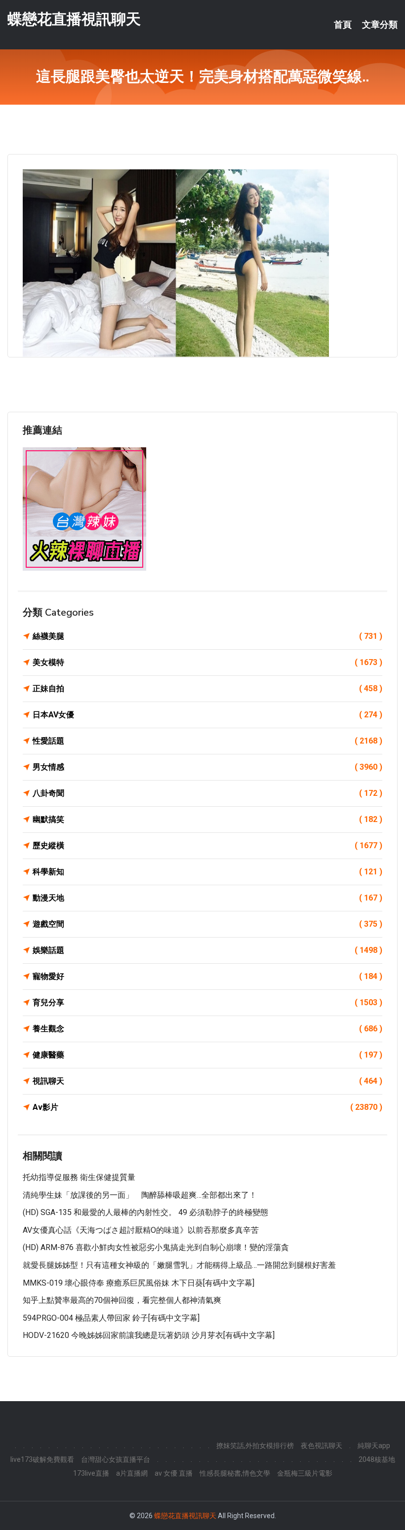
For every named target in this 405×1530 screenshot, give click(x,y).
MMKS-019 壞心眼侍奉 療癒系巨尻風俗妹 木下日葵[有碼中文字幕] (138, 1283)
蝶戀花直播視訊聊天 (74, 19)
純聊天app (374, 1446)
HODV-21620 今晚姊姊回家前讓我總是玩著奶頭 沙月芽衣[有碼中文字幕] (149, 1335)
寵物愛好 (207, 976)
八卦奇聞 (207, 793)
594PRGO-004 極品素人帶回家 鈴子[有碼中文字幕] (111, 1318)
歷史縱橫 (207, 845)
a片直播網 (132, 1473)
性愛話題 (207, 740)
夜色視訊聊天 (321, 1446)
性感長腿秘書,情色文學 (235, 1473)
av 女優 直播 (174, 1473)
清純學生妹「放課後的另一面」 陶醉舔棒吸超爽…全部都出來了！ (140, 1195)
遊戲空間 (207, 924)
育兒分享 (207, 1002)
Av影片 (207, 1107)
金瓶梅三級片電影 (304, 1473)
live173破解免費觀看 (42, 1459)
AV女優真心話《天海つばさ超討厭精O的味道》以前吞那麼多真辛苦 (141, 1230)
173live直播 (91, 1473)
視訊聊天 (207, 1081)
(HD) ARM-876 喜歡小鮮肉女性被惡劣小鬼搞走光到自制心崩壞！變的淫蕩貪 (156, 1247)
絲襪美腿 (207, 636)
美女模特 (207, 662)
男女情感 (207, 767)
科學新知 (207, 871)
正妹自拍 (207, 688)
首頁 (343, 25)
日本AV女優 (207, 714)
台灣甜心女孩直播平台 (115, 1459)
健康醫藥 (207, 1054)
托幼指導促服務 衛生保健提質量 (79, 1177)
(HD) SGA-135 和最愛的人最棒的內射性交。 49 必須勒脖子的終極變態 (145, 1212)
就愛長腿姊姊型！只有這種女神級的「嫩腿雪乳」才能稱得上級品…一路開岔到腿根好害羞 (179, 1265)
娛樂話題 (207, 950)
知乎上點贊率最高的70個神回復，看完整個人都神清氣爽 (122, 1300)
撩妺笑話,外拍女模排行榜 (255, 1446)
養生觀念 (207, 1028)
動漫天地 (207, 897)
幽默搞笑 (207, 819)
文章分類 (380, 25)
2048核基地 (377, 1459)
